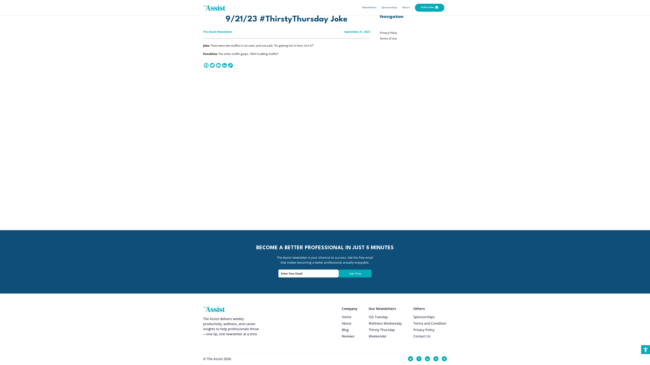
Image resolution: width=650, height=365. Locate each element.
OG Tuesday (378, 317)
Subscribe (427, 7)
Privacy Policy (388, 33)
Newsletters (369, 7)
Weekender (378, 336)
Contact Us (422, 336)
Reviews (348, 336)
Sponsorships (389, 7)
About (406, 7)
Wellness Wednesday (385, 323)
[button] (645, 349)
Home (346, 317)
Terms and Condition (429, 323)
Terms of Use (388, 38)
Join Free (355, 273)
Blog (345, 329)
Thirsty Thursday (382, 329)
